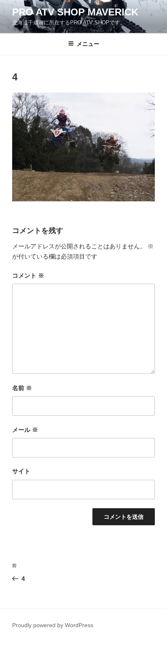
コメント (28, 275)
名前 (22, 387)
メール (25, 429)
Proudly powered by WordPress (52, 625)
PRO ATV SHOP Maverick (75, 11)
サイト (21, 471)
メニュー (88, 44)
